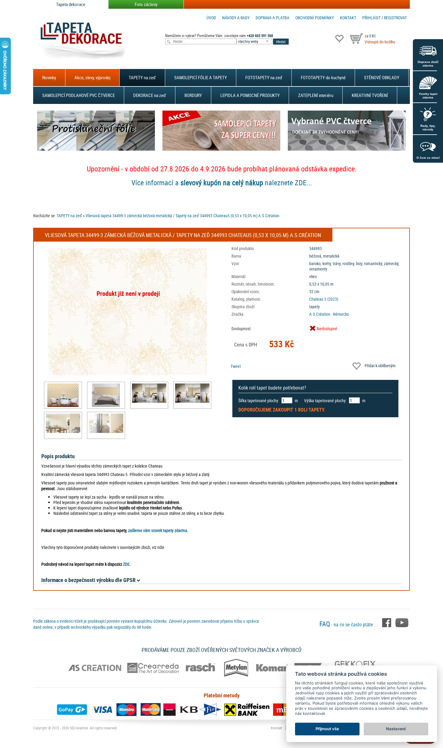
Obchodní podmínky (314, 17)
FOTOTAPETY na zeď (263, 77)
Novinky (49, 77)
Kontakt (348, 17)
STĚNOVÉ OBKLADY (381, 77)
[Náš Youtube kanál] (402, 622)
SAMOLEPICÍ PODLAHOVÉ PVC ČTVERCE (78, 95)
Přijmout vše (327, 728)
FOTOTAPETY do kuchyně (323, 77)
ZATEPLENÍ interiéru (315, 95)
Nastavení (396, 728)
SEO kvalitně (79, 727)
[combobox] (254, 41)
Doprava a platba (272, 17)
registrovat (395, 17)
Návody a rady (236, 17)
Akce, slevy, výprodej (92, 77)
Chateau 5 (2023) (323, 299)
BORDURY (193, 95)
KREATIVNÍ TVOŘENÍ (370, 95)
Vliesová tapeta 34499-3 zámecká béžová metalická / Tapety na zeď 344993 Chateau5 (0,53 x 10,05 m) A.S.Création (182, 215)
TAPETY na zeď (142, 77)
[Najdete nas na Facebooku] (387, 622)
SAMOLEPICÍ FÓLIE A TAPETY (200, 77)
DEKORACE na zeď (149, 95)
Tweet (236, 366)
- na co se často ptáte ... (349, 624)
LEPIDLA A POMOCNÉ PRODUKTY (250, 95)
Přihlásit (371, 17)
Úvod (211, 17)
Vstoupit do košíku (380, 42)
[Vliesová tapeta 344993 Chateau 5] (63, 395)
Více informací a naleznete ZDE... (221, 182)
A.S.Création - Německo (329, 314)
